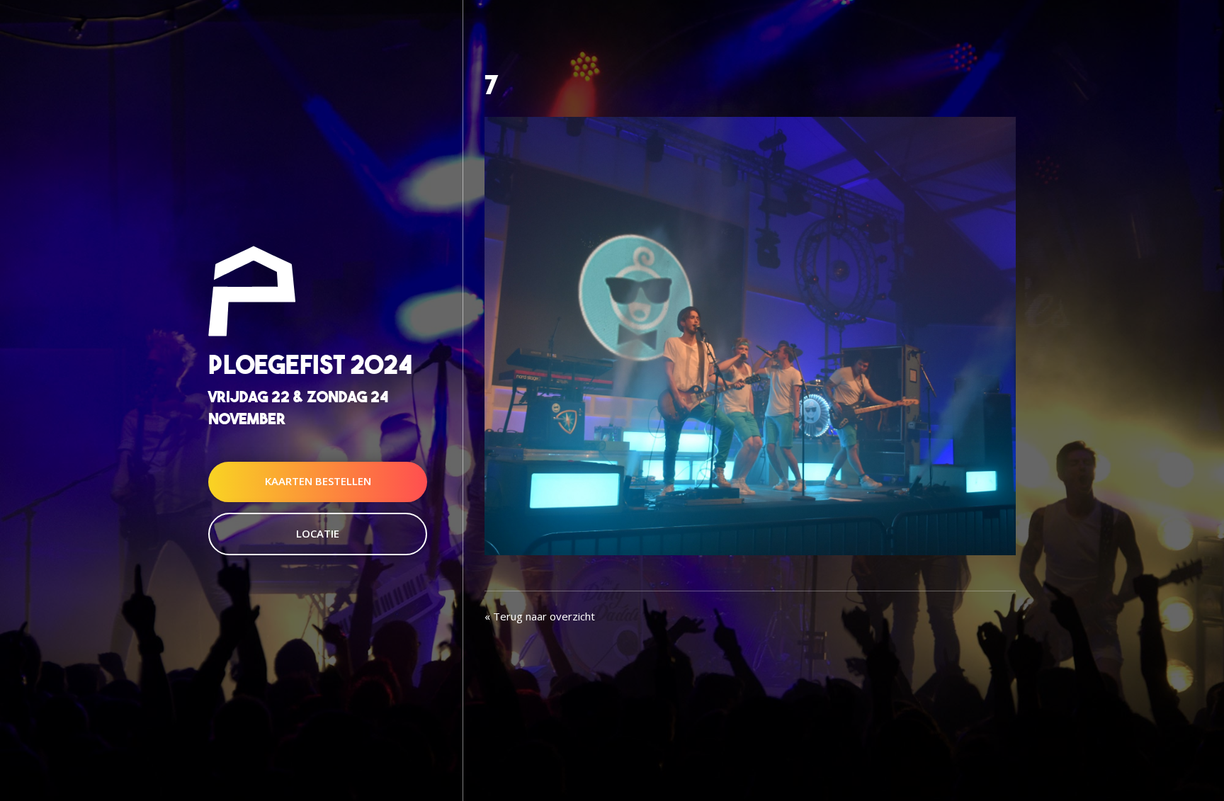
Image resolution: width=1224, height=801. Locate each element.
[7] (750, 334)
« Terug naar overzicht (539, 616)
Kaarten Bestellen (318, 482)
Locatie (317, 533)
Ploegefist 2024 (310, 364)
